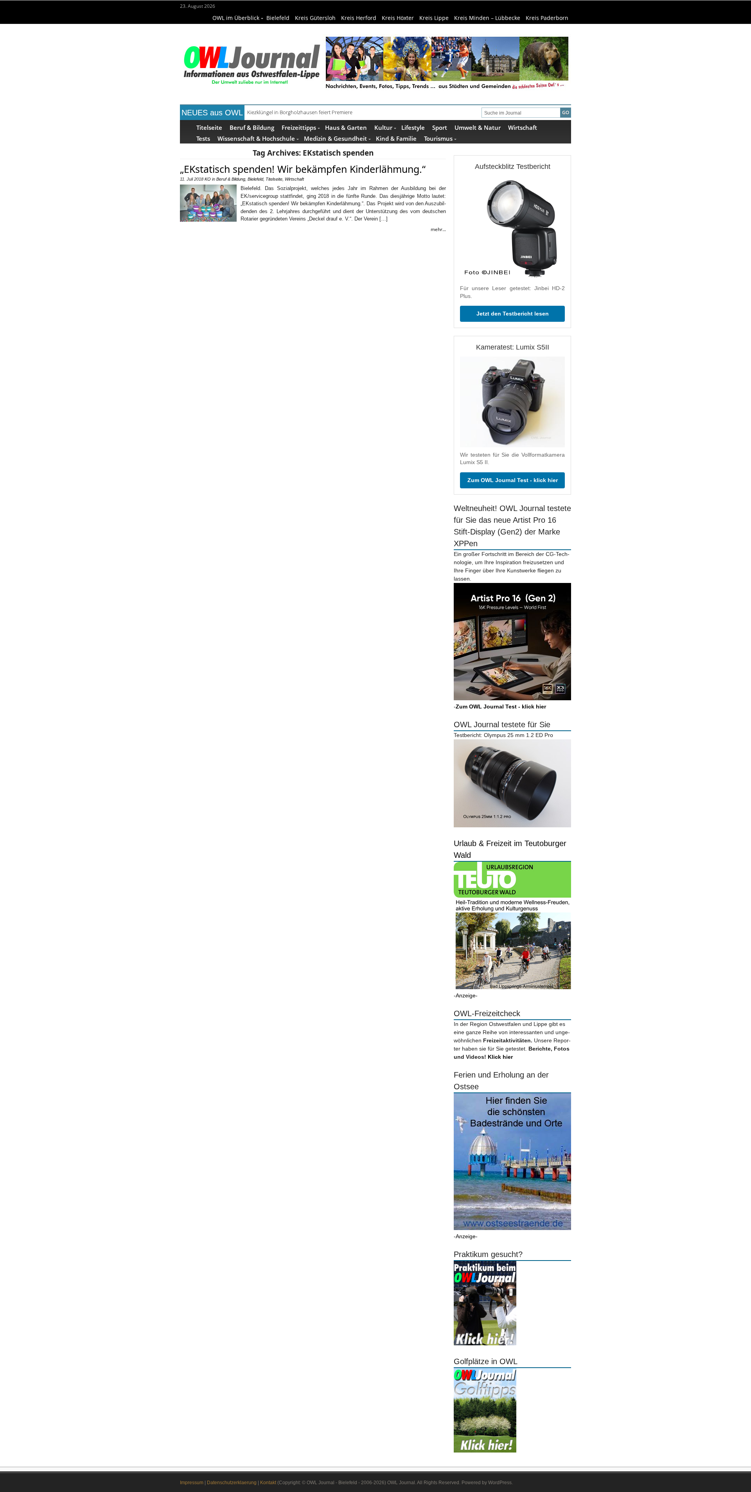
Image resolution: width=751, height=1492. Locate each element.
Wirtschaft (522, 127)
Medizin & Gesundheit (335, 138)
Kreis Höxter (398, 18)
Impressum (191, 1482)
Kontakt (268, 1482)
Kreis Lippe (434, 18)
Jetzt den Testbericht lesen (512, 313)
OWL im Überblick (235, 18)
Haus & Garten (346, 127)
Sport (439, 127)
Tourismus (438, 138)
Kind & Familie (396, 138)
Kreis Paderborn (547, 18)
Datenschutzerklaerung (232, 1482)
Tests (203, 138)
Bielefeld (277, 18)
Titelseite (209, 127)
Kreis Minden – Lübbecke (487, 18)
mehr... (438, 229)
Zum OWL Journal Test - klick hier (512, 480)
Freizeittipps (299, 127)
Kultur (383, 127)
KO (208, 179)
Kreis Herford (358, 18)
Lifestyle (413, 127)
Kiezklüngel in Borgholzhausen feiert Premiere (299, 112)
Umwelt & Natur (478, 127)
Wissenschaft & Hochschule (256, 138)
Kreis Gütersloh (315, 18)
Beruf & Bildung (252, 127)
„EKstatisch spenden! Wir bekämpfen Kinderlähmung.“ (303, 169)
